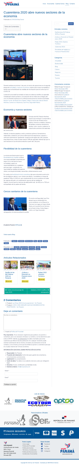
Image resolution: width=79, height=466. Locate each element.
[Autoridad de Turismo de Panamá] (15, 420)
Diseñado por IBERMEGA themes (49, 463)
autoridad (17, 247)
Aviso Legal (26, 444)
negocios (13, 249)
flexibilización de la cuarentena (21, 174)
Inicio (44, 4)
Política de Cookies (28, 448)
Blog (67, 4)
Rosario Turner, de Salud (11, 100)
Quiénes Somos (60, 4)
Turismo (6, 243)
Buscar (71, 24)
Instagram (47, 451)
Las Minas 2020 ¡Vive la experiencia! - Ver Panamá (27, 303)
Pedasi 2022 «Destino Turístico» (61, 43)
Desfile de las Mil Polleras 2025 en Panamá (62, 33)
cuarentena (31, 247)
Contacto (72, 4)
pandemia (25, 249)
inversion (6, 249)
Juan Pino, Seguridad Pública (31, 102)
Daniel (22, 19)
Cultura (40, 241)
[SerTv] (39, 420)
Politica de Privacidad (29, 446)
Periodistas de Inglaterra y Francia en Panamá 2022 (62, 51)
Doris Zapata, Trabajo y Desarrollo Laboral (31, 100)
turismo (38, 249)
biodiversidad (24, 247)
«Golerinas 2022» (60, 47)
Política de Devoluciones (30, 452)
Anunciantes (50, 4)
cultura (38, 247)
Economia (44, 247)
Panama (45, 241)
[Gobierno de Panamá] (64, 419)
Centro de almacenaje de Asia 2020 (14, 291)
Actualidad (21, 241)
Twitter (46, 446)
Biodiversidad (29, 241)
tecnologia (31, 249)
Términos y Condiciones (29, 450)
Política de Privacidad (17, 332)
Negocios (14, 241)
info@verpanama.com (24, 367)
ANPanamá (18, 225)
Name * (7, 371)
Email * (7, 377)
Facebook (47, 444)
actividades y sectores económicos (20, 87)
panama (19, 249)
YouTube (47, 449)
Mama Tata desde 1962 (61, 89)
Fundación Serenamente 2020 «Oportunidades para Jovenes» (63, 97)
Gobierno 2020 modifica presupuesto (40, 291)
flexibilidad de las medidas (11, 157)
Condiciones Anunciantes (30, 454)
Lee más (9, 281)
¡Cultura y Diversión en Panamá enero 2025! (64, 38)
